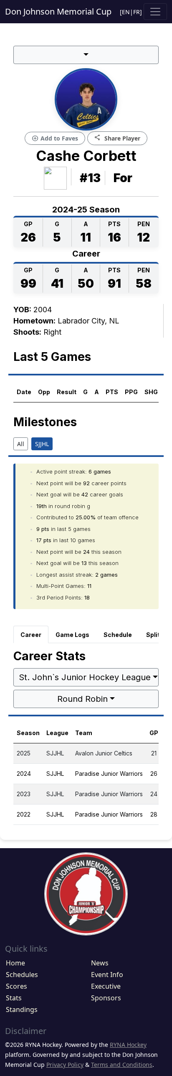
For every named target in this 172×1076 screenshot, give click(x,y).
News (100, 962)
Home (15, 962)
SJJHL (42, 444)
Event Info (107, 974)
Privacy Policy (64, 1065)
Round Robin (82, 699)
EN (126, 12)
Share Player (117, 137)
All (20, 444)
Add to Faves (55, 138)
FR (136, 12)
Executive (106, 986)
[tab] (30, 634)
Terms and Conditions (121, 1065)
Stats (14, 997)
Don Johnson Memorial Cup (58, 11)
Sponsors (106, 997)
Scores (16, 986)
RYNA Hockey (128, 1045)
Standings (22, 1009)
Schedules (22, 974)
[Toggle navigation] (155, 11)
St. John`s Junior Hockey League (85, 677)
